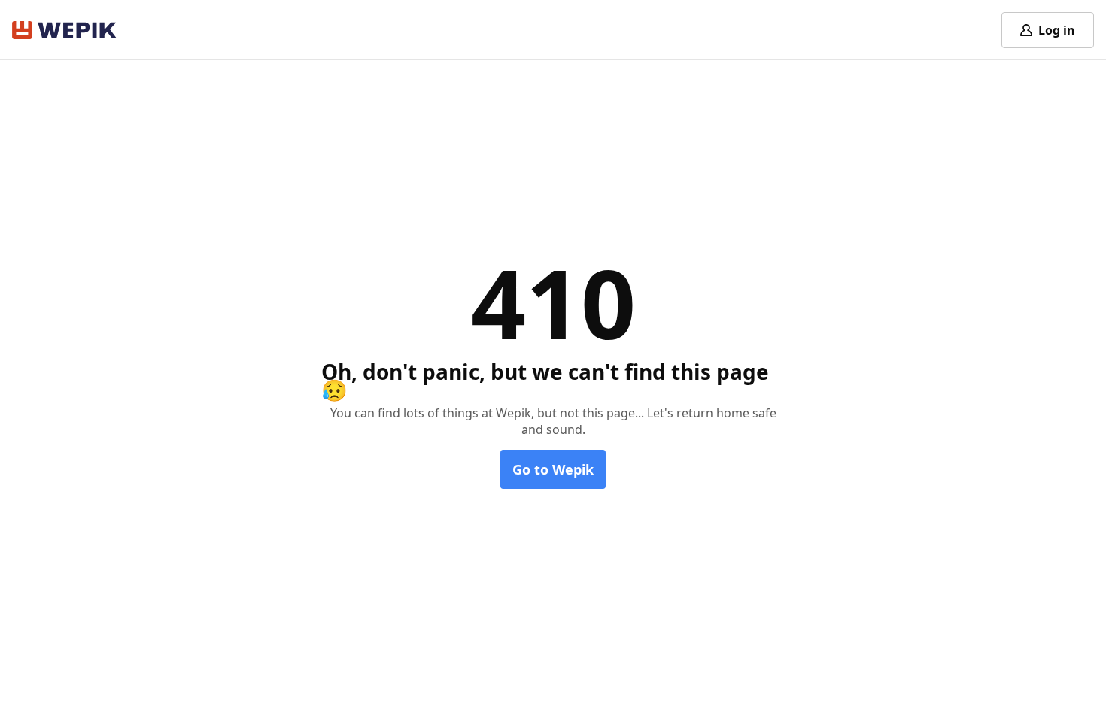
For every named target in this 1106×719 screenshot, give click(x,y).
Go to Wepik (553, 469)
